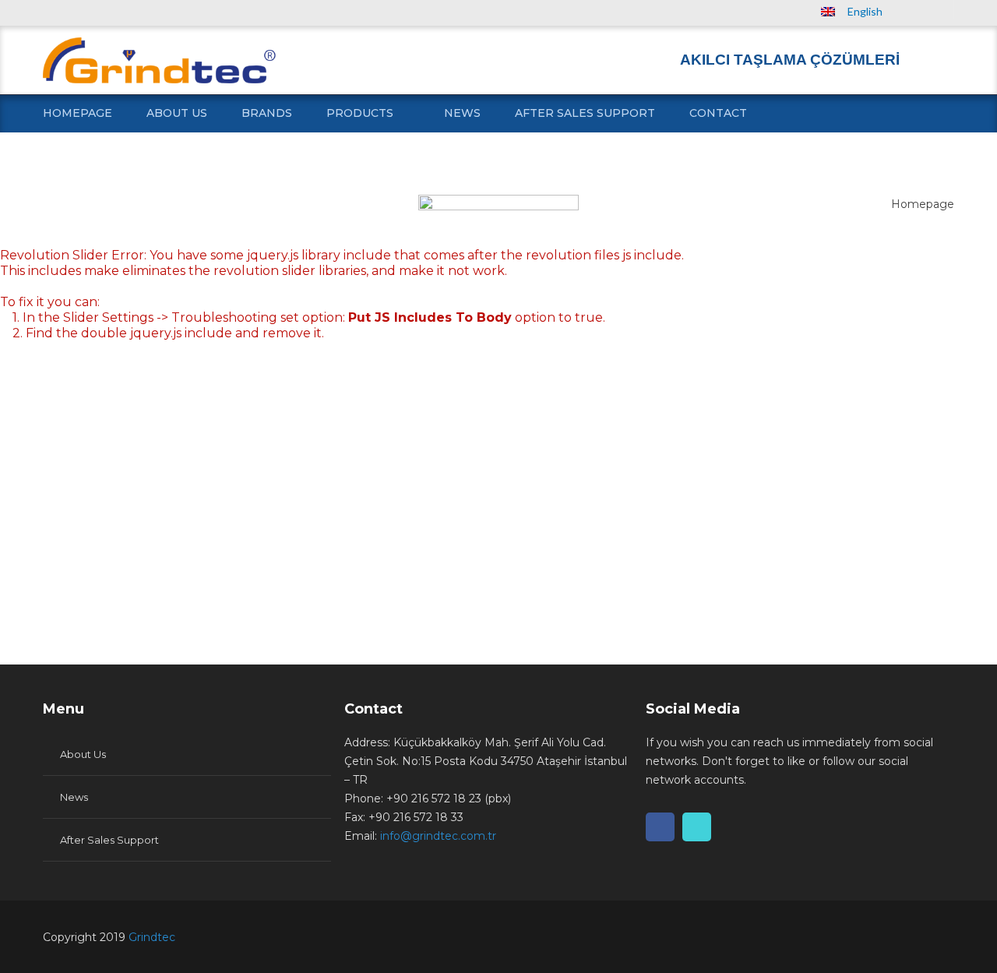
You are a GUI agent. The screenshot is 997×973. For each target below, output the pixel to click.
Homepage (77, 113)
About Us (176, 113)
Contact (718, 113)
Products (359, 113)
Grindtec (152, 937)
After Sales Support (585, 113)
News (462, 113)
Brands (266, 113)
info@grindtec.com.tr (438, 836)
